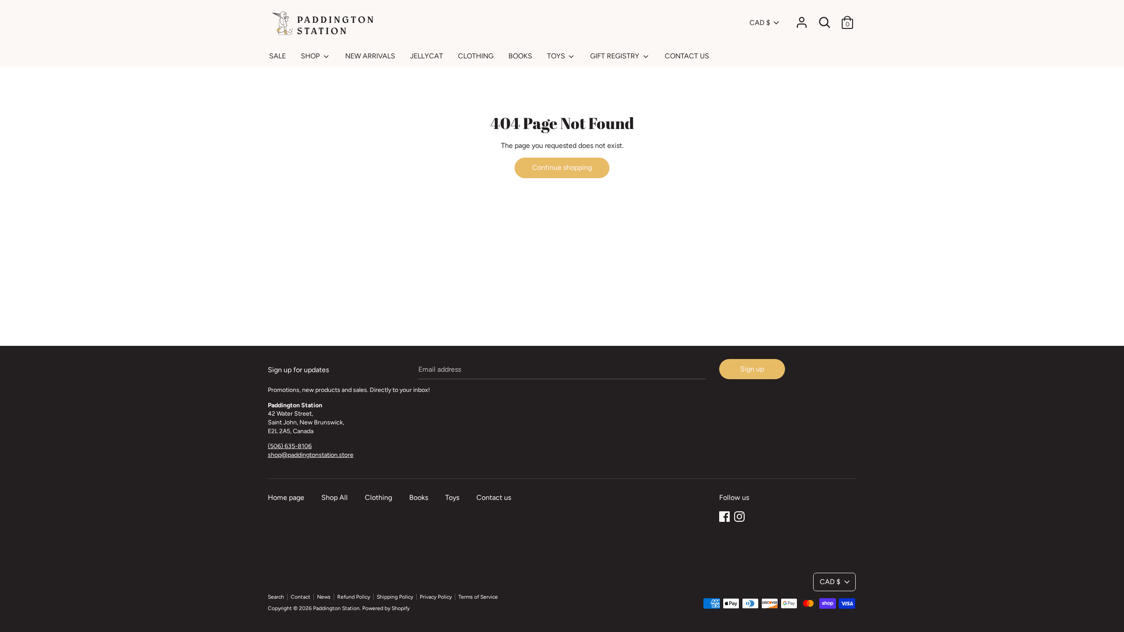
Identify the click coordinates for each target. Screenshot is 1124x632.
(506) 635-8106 (290, 446)
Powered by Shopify (386, 608)
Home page (286, 497)
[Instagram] (739, 515)
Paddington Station (336, 608)
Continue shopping (562, 167)
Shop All (334, 497)
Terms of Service (478, 597)
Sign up (752, 369)
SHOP (311, 56)
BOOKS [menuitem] (520, 56)
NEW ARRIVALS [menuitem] (370, 56)
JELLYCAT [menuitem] (426, 56)
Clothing (378, 497)
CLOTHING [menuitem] (476, 56)
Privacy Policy (436, 597)
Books (418, 497)
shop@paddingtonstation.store (310, 455)
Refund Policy (353, 597)
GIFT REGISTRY (615, 56)
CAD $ (759, 22)
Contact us (493, 497)
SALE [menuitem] (277, 56)
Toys (452, 497)
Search (276, 597)
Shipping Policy (395, 597)
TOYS (557, 56)
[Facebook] (724, 515)
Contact (300, 597)
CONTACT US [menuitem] (687, 56)
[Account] (802, 19)
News (324, 597)
